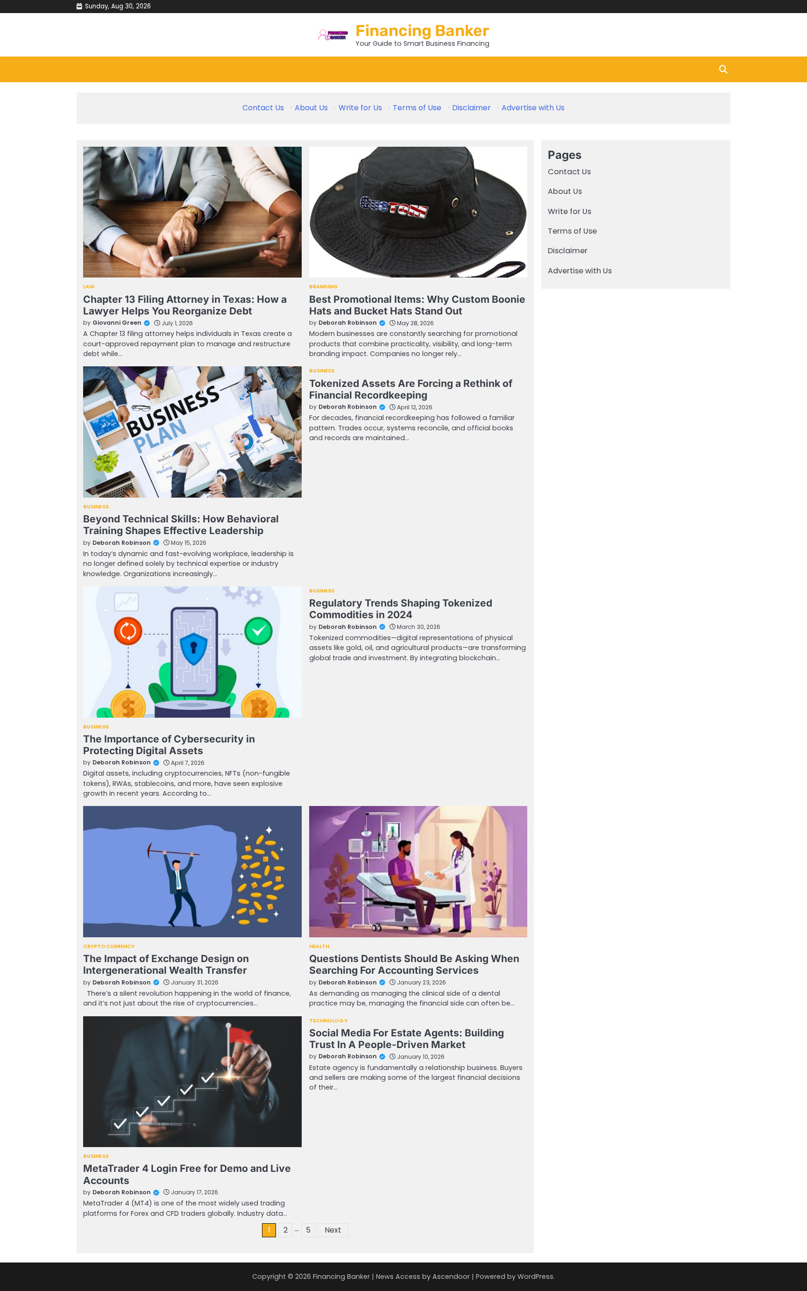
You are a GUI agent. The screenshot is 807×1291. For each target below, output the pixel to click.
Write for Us (360, 107)
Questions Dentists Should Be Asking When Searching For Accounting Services (414, 964)
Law (88, 286)
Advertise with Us (533, 107)
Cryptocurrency (108, 946)
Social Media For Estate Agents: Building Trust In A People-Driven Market (406, 1038)
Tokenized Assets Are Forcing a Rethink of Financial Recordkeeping (410, 389)
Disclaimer (471, 107)
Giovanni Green (117, 323)
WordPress (535, 1276)
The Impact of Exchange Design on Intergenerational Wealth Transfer (166, 964)
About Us (311, 107)
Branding (323, 286)
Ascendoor (451, 1276)
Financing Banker (422, 30)
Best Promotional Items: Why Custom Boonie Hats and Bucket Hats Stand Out (417, 305)
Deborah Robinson (348, 323)
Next (333, 1230)
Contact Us (263, 107)
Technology (328, 1020)
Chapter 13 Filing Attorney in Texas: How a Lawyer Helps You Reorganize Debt (185, 305)
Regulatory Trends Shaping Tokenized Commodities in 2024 (400, 609)
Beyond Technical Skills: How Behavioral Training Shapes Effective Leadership (181, 524)
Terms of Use (417, 107)
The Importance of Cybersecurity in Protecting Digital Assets (169, 744)
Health (319, 946)
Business (96, 506)
